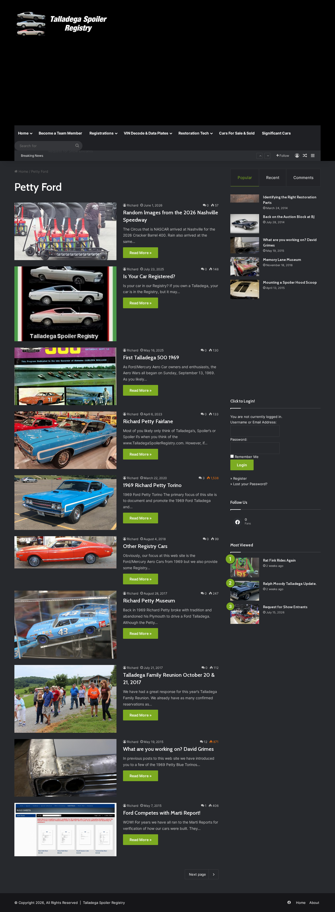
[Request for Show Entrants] (244, 614)
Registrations (102, 133)
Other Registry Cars (145, 546)
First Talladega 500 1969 (151, 357)
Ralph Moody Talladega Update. (289, 583)
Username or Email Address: (253, 422)
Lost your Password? (250, 484)
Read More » (141, 252)
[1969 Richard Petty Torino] (65, 502)
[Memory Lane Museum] (244, 266)
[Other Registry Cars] (65, 552)
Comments (303, 177)
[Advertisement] (167, 85)
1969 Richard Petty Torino (152, 485)
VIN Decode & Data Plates (146, 133)
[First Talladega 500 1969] (65, 376)
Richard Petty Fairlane (148, 421)
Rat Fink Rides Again (279, 560)
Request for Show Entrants (285, 607)
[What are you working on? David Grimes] (65, 768)
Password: (238, 439)
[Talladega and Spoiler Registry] (62, 24)
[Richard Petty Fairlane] (65, 440)
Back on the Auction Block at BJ (289, 216)
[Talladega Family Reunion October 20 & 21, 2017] (65, 699)
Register (240, 478)
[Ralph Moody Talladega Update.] (244, 591)
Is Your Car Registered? (149, 276)
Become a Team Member (60, 133)
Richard (132, 205)
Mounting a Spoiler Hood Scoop (290, 282)
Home (23, 133)
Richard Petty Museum (149, 600)
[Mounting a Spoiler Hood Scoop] (244, 289)
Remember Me (247, 457)
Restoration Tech (193, 133)
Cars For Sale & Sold (237, 133)
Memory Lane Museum (282, 259)
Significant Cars (276, 133)
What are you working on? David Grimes (168, 749)
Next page (197, 874)
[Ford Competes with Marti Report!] (65, 829)
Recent (272, 177)
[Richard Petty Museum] (65, 625)
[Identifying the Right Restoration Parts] (244, 198)
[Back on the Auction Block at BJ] (244, 223)
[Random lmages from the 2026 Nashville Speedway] (65, 231)
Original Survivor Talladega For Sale (76, 156)
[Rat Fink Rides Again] (244, 567)
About (314, 902)
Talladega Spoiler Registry (104, 902)
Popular (245, 177)
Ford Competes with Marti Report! (161, 813)
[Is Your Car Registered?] (65, 303)
